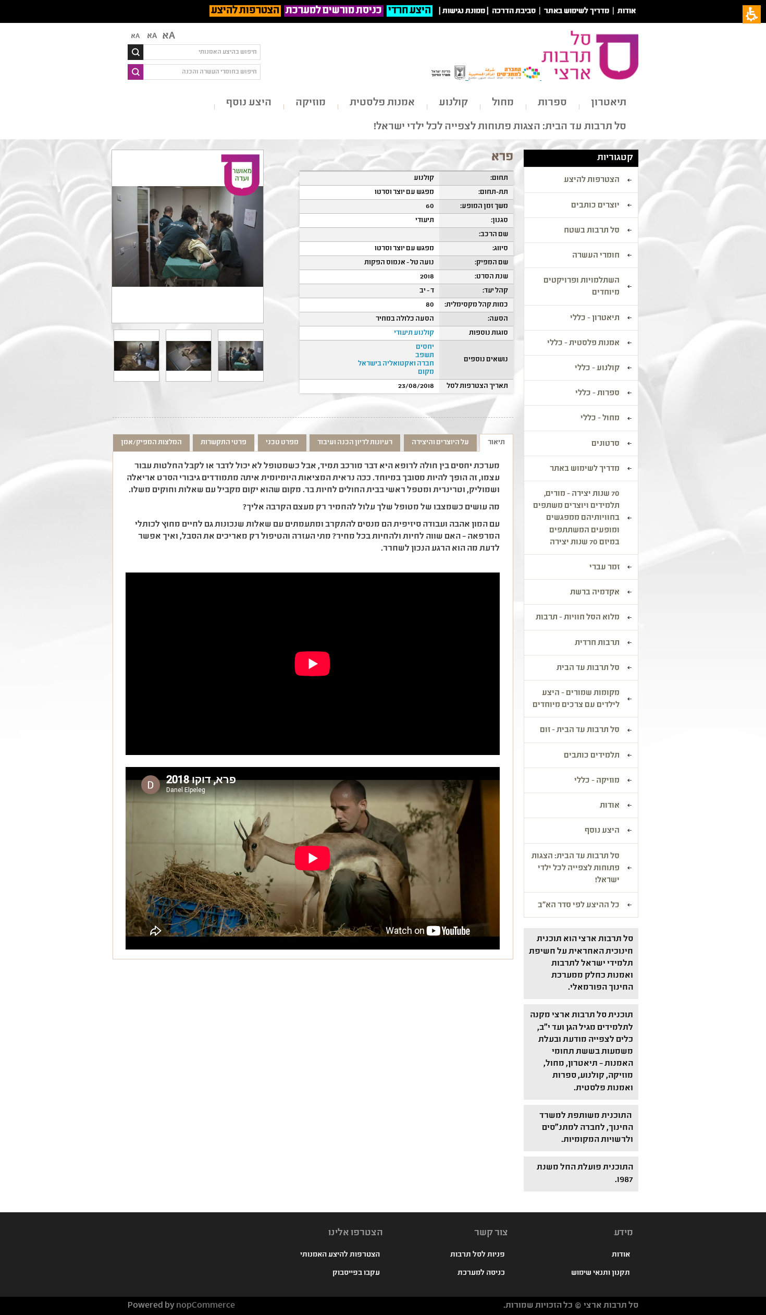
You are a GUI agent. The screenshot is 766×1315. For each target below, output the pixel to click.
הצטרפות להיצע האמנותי (340, 1255)
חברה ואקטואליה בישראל (396, 364)
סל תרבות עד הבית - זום (580, 730)
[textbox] (202, 52)
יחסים (425, 347)
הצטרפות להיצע (245, 11)
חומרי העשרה (596, 256)
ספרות (552, 103)
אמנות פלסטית (382, 103)
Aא (135, 36)
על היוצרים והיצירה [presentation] (440, 443)
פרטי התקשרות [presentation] (223, 443)
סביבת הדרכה (514, 11)
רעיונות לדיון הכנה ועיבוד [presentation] (354, 443)
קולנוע (453, 103)
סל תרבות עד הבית (588, 668)
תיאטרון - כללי (595, 318)
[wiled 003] (189, 356)
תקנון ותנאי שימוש (600, 1273)
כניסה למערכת (481, 1273)
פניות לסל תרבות (477, 1255)
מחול (503, 103)
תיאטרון (608, 103)
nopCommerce (205, 1306)
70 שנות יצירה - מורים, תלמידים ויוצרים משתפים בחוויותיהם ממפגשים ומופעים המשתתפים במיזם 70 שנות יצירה (576, 518)
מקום (426, 372)
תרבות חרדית (597, 643)
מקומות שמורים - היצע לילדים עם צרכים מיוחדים (576, 699)
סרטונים (605, 444)
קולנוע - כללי (597, 368)
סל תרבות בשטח (592, 231)
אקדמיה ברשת (595, 593)
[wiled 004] (136, 356)
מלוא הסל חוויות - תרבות (578, 618)
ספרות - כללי (597, 393)
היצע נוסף (248, 103)
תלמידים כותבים (592, 756)
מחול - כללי (600, 418)
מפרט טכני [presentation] (282, 443)
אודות (626, 11)
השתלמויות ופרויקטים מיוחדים (581, 287)
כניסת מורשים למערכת (334, 11)
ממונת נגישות (463, 11)
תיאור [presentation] (496, 443)
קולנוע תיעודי (414, 333)
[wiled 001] (241, 356)
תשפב (424, 355)
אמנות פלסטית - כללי (583, 343)
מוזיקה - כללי (597, 781)
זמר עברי (604, 568)
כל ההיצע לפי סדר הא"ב (579, 905)
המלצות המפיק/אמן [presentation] (151, 443)
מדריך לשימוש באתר (576, 11)
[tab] (496, 443)
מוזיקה (310, 103)
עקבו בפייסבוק (356, 1273)
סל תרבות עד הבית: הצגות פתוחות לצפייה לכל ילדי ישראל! (500, 127)
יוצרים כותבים (595, 206)
